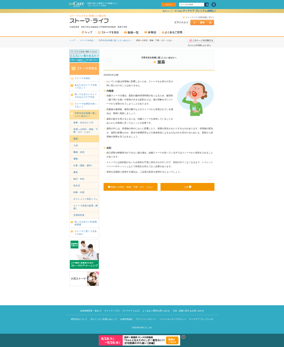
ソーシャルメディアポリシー (172, 319)
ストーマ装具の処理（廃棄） (85, 206)
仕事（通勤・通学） (83, 165)
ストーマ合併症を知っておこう (86, 105)
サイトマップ (110, 311)
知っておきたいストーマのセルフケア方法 (86, 95)
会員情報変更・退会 (89, 311)
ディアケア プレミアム (199, 319)
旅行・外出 (78, 179)
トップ (72, 40)
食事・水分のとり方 (83, 122)
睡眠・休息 (78, 152)
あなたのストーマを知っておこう (86, 86)
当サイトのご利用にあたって (103, 319)
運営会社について (79, 319)
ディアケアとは (129, 311)
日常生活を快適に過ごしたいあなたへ (115, 40)
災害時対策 (78, 215)
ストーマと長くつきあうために (86, 232)
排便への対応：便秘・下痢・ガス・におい (85, 130)
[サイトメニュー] (214, 4)
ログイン (168, 5)
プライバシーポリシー (146, 319)
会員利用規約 (126, 319)
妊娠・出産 (78, 192)
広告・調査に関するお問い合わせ (188, 311)
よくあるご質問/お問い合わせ (156, 311)
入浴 (75, 145)
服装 (75, 172)
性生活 (76, 185)
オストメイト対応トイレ (85, 199)
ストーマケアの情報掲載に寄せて (200, 17)
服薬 (75, 138)
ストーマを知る (87, 40)
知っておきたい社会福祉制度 (86, 223)
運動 (75, 158)
